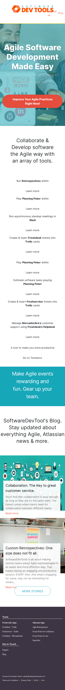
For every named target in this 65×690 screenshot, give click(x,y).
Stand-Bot (36, 640)
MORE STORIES (32, 591)
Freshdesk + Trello (9, 627)
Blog (4, 654)
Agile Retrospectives (40, 627)
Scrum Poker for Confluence (43, 631)
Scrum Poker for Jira (40, 636)
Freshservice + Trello (10, 631)
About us (52, 13)
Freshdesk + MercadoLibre (12, 636)
